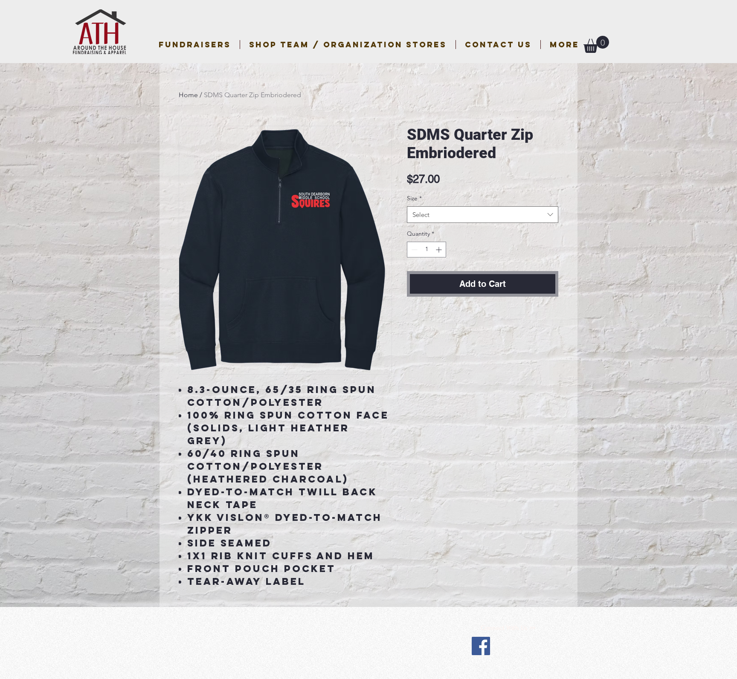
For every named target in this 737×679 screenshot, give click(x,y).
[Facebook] (481, 646)
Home (188, 95)
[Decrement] (413, 249)
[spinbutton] (426, 249)
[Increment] (439, 249)
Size (414, 198)
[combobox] (482, 214)
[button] (348, 44)
